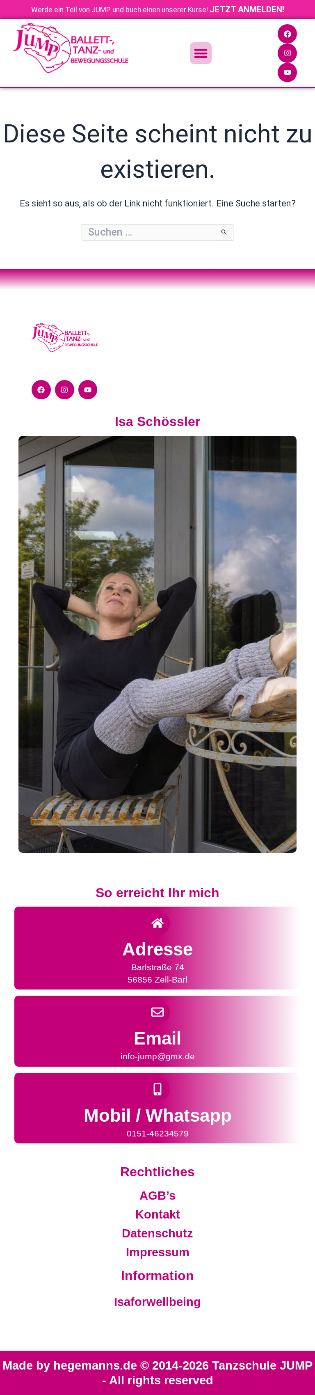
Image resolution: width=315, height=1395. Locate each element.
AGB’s (157, 1195)
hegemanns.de (96, 1365)
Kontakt (157, 1214)
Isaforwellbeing (157, 1301)
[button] (201, 53)
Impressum (157, 1252)
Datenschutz (157, 1233)
